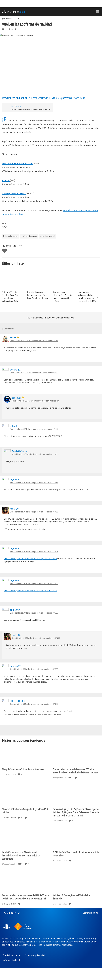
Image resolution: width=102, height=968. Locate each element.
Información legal (11, 960)
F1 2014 (6, 180)
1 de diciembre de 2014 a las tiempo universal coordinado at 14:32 (34, 372)
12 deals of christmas (10, 236)
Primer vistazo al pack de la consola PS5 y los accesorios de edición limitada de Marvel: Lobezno (75, 771)
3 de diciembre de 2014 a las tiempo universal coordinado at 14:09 (34, 704)
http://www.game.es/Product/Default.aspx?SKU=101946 (30, 558)
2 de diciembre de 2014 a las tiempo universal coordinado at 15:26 (34, 551)
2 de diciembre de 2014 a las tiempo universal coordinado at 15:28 (34, 613)
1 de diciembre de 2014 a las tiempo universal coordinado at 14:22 (34, 340)
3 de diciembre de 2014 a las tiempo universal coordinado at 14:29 (36, 638)
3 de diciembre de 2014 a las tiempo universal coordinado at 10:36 (34, 669)
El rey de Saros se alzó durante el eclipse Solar (23, 769)
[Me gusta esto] (19, 774)
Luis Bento (16, 106)
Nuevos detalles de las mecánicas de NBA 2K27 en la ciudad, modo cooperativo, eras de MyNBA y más (25, 897)
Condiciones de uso (12, 955)
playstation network (47, 236)
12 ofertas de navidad (29, 236)
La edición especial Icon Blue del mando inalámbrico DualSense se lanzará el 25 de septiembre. (21, 855)
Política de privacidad (34, 955)
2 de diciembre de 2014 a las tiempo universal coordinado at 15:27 (34, 583)
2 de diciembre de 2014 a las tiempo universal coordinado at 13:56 (34, 511)
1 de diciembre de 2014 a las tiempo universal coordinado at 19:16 (35, 401)
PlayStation (16, 11)
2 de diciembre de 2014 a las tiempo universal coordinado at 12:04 (34, 482)
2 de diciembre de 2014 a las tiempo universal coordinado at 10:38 (34, 429)
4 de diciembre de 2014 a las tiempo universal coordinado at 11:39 (35, 454)
